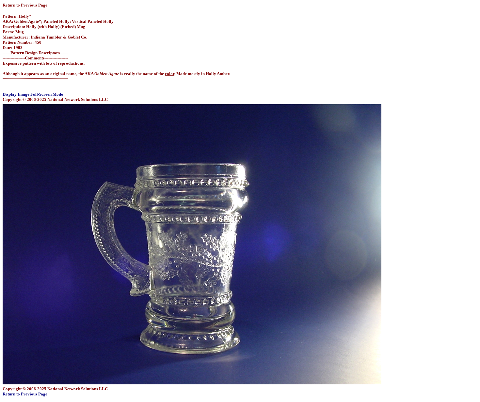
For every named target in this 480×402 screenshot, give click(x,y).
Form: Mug (13, 31)
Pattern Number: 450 (22, 42)
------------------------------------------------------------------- (35, 78)
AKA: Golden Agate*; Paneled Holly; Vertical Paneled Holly (58, 21)
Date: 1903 (13, 47)
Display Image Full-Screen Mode (33, 94)
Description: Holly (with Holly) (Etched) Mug (44, 26)
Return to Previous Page (25, 5)
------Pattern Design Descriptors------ (35, 52)
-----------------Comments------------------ (35, 58)
